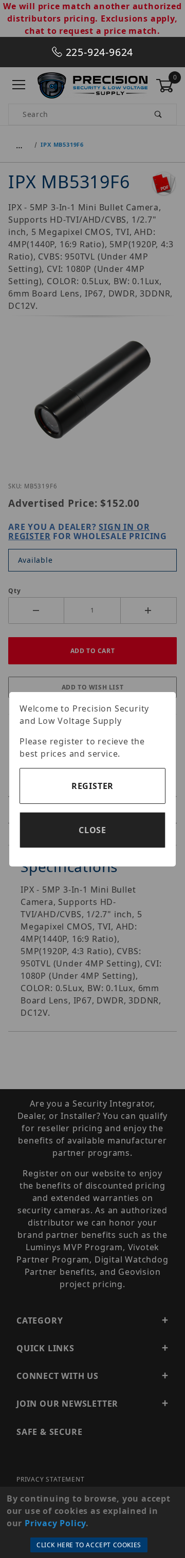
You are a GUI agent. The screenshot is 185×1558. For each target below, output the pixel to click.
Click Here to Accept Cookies (88, 1545)
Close (92, 830)
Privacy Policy (55, 1523)
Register (92, 786)
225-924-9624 (98, 52)
